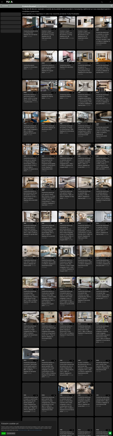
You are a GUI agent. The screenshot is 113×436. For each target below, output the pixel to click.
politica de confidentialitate (35, 430)
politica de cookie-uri (23, 430)
